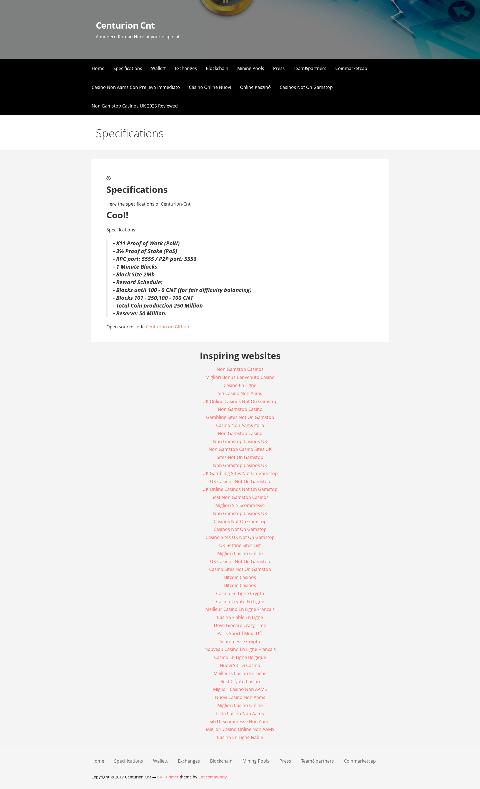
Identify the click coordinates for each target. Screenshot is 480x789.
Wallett (158, 68)
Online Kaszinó (255, 87)
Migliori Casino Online (240, 553)
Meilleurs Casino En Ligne (240, 673)
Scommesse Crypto (240, 641)
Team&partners (310, 68)
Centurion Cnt (125, 25)
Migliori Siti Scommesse (240, 505)
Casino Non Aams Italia (240, 425)
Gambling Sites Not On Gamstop (240, 417)
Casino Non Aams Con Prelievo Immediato (136, 87)
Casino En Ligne (240, 385)
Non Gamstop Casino (240, 409)
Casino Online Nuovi (210, 87)
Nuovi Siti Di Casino (240, 665)
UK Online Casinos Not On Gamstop (240, 401)
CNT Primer (168, 777)
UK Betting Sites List (240, 545)
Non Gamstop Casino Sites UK (240, 449)
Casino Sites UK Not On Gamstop (240, 537)
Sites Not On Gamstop (240, 457)
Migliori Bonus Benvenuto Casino (240, 377)
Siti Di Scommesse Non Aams (240, 721)
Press (279, 68)
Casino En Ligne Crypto (240, 593)
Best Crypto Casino (240, 681)
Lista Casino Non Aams (240, 713)
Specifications (127, 68)
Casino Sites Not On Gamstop (240, 569)
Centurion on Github (167, 327)
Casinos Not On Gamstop (306, 87)
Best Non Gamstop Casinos (240, 497)
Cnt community (212, 777)
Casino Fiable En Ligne (240, 617)
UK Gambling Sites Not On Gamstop (240, 473)
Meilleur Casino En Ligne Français (240, 609)
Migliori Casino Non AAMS (240, 689)
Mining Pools (250, 68)
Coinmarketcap (351, 68)
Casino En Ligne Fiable (240, 737)
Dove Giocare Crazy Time (240, 625)
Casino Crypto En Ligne (240, 601)
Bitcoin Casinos (240, 577)
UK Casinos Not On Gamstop (240, 481)
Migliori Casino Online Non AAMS (240, 729)
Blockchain (217, 68)
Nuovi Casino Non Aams (240, 697)
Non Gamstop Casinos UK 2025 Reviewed (135, 106)
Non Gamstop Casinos (240, 369)
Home (98, 68)
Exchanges (186, 68)
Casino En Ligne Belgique (240, 657)
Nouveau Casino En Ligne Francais (240, 649)
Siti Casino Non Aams (240, 393)
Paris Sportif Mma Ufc (240, 633)
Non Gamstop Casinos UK (240, 441)
